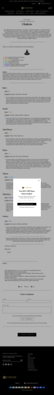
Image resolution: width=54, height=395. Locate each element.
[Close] (39, 181)
